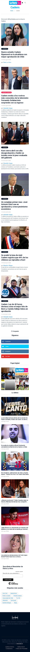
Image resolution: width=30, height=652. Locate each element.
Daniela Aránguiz (6, 602)
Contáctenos (9, 648)
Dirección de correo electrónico (11, 573)
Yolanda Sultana (17, 595)
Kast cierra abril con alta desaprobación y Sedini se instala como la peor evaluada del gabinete (14, 154)
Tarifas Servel (21, 646)
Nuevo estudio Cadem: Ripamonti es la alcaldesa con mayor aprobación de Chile (14, 54)
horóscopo (13, 600)
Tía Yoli (18, 598)
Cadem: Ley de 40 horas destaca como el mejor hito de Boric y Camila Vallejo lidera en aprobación (14, 307)
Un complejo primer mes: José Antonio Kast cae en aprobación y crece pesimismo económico (14, 205)
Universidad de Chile (7, 598)
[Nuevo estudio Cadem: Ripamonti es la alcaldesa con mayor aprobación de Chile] (15, 34)
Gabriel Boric (13, 593)
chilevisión (5, 600)
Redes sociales (6, 595)
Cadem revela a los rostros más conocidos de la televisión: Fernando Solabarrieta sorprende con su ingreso (15, 99)
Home (11, 10)
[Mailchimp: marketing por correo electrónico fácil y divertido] (13, 584)
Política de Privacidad (21, 648)
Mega (15, 602)
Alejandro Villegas (8, 265)
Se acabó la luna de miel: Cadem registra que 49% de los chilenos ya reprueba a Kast (14, 257)
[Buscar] (25, 3)
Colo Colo (4, 593)
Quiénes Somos (9, 646)
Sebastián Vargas (7, 108)
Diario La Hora (7, 62)
